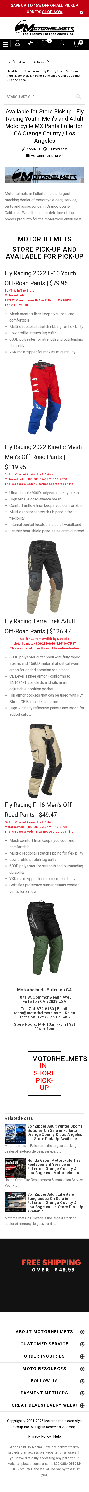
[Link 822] (44, 576)
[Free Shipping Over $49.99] (44, 1265)
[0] (43, 43)
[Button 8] (78, 96)
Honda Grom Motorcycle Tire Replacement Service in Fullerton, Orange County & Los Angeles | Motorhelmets (53, 1166)
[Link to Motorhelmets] (44, 28)
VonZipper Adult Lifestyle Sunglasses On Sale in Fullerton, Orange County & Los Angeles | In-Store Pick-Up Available (55, 1202)
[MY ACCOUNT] (17, 43)
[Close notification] (81, 13)
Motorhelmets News (31, 62)
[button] (76, 45)
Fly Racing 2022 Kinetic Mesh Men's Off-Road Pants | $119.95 (43, 457)
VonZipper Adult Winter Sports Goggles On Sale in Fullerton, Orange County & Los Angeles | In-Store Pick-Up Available (55, 1132)
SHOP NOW (52, 12)
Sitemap (69, 1427)
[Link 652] (8, 62)
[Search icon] (60, 43)
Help (57, 1436)
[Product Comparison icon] (30, 44)
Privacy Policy (39, 1436)
